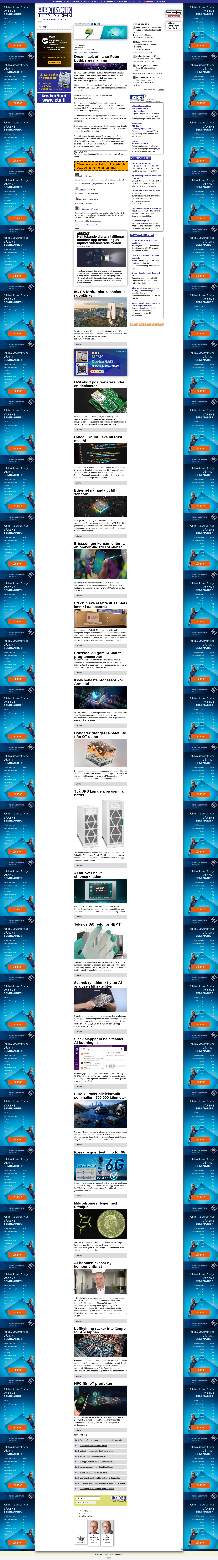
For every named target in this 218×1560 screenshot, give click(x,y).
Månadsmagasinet (91, 1)
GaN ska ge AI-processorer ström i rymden (97, 1489)
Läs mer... (79, 344)
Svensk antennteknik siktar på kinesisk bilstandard (100, 1478)
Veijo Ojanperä (142, 27)
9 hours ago (148, 52)
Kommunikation (94, 52)
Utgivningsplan (73, 1)
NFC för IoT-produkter (141, 163)
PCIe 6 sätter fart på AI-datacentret (93, 1473)
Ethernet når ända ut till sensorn (146, 288)
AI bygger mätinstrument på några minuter (96, 1462)
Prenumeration (85, 1511)
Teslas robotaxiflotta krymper (142, 73)
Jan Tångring (142, 66)
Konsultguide (125, 1)
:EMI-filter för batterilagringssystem (141, 126)
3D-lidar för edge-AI (140, 221)
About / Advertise (157, 1)
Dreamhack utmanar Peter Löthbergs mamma (96, 58)
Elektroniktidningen (139, 61)
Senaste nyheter (142, 235)
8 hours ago (148, 37)
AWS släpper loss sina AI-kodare (93, 1456)
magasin (77, 157)
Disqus (161, 90)
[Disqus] (100, 200)
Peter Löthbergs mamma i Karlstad (102, 106)
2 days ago (150, 61)
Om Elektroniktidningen (88, 1516)
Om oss (138, 1)
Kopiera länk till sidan (82, 24)
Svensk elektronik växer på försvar (93, 1446)
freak (138, 42)
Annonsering (84, 1513)
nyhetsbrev (109, 154)
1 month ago (158, 73)
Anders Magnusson (144, 56)
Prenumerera (109, 1)
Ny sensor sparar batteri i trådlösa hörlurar (96, 1467)
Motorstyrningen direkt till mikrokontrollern (96, 1451)
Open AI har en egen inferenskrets (146, 208)
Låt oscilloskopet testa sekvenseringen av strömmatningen (141, 108)
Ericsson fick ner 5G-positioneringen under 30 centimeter (102, 1483)
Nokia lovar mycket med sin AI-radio (145, 82)
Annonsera (57, 1)
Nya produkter (140, 158)
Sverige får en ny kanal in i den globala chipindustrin (101, 1440)
